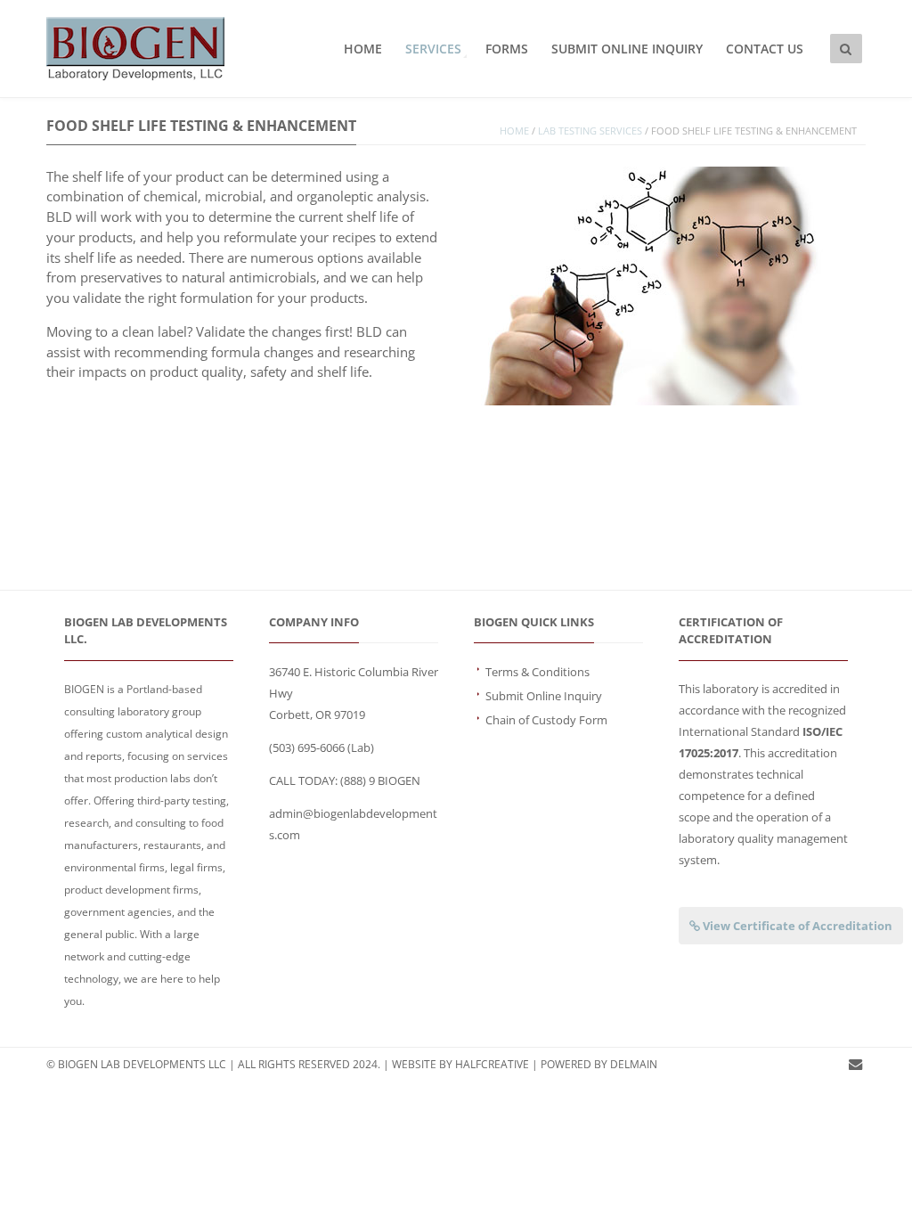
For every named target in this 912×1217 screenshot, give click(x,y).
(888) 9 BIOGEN (380, 780)
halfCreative (492, 1064)
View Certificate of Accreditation (796, 926)
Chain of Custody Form (546, 720)
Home (363, 48)
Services (433, 48)
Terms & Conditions (537, 672)
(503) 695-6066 (307, 747)
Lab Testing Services (590, 131)
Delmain (633, 1064)
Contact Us (764, 48)
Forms (506, 48)
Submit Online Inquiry (627, 48)
